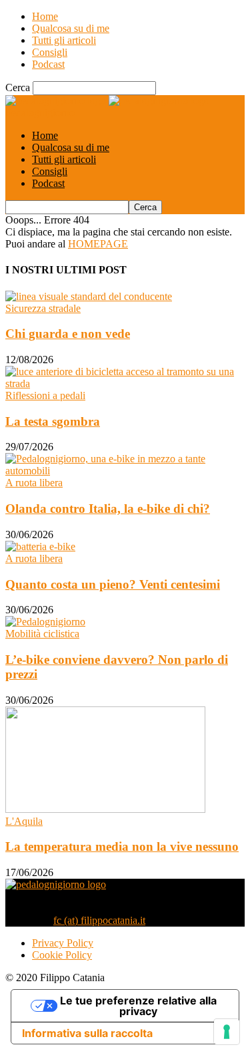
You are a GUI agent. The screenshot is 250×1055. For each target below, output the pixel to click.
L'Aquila (24, 821)
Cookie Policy (62, 955)
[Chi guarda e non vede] (88, 296)
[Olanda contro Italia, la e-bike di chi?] (125, 470)
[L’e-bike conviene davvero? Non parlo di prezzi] (45, 621)
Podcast (48, 64)
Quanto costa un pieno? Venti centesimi (112, 584)
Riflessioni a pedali (45, 395)
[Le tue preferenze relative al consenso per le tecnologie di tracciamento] (226, 1031)
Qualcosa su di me (70, 28)
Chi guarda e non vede (67, 334)
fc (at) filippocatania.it (99, 920)
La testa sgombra (52, 421)
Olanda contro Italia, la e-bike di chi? (107, 509)
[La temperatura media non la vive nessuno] (105, 809)
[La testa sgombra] (125, 383)
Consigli (49, 52)
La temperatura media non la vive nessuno (122, 846)
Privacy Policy (62, 943)
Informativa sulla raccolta (87, 1033)
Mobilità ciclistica (42, 633)
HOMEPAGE (98, 243)
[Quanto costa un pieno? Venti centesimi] (40, 546)
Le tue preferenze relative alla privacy (138, 1006)
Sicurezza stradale (43, 308)
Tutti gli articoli (64, 40)
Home (45, 16)
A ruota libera (34, 482)
